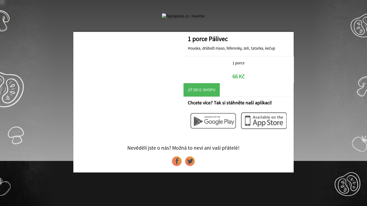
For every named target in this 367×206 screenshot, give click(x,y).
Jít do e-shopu (201, 89)
